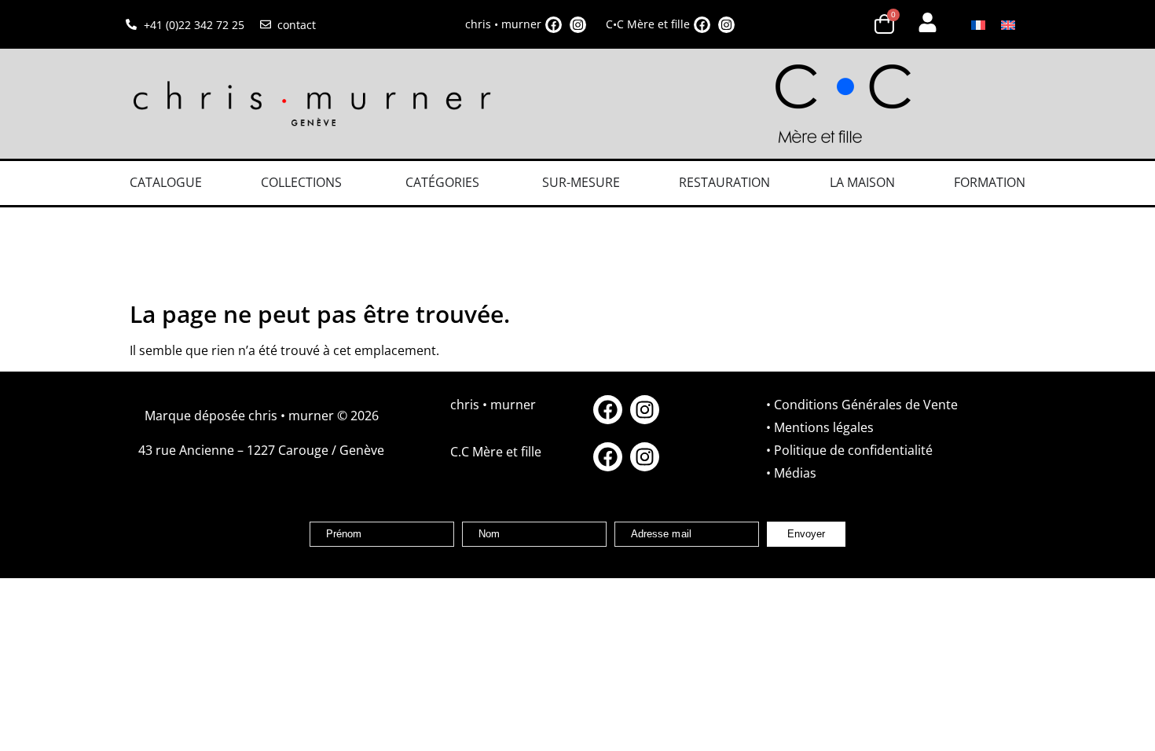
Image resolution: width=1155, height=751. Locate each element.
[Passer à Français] (978, 25)
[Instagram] (578, 24)
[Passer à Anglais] (1008, 25)
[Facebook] (553, 24)
